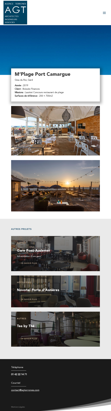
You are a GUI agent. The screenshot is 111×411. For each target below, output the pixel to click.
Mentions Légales (18, 407)
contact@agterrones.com (25, 390)
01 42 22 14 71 (19, 374)
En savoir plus (29, 263)
